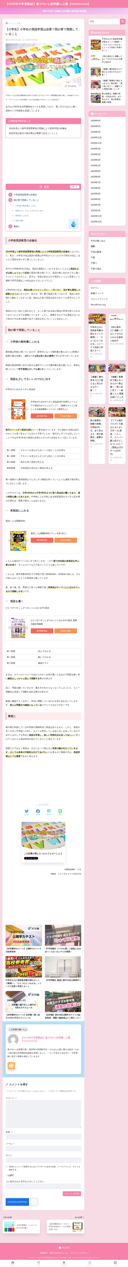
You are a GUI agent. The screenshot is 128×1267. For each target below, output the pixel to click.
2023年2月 (96, 210)
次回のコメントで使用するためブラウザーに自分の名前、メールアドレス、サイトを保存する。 (44, 1168)
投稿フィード (97, 293)
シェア (38, 1265)
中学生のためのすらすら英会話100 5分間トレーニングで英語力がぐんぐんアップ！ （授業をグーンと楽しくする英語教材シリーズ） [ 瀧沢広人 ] (54, 405)
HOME (65, 1247)
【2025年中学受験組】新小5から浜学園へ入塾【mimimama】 (48, 4)
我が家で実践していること (26, 200)
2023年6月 (96, 188)
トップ (115, 1265)
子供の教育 (96, 252)
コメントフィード (99, 299)
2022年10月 (96, 222)
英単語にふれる (21, 216)
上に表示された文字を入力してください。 (26, 1181)
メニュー (89, 1265)
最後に (17, 226)
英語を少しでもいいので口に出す (29, 211)
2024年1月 (96, 165)
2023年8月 (96, 177)
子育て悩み (96, 269)
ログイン (95, 288)
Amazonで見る (66, 416)
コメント (11, 1098)
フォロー (64, 1265)
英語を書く (20, 221)
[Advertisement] (43, 161)
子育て (94, 263)
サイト (9, 1155)
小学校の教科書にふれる (25, 206)
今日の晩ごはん (98, 241)
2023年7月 (96, 182)
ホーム (13, 1265)
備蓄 (93, 246)
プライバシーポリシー (79, 1253)
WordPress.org (98, 305)
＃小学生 (64, 874)
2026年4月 (96, 132)
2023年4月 (96, 199)
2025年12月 (96, 137)
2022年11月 (96, 216)
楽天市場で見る (42, 416)
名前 (9, 1132)
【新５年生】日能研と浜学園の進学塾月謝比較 (64, 11)
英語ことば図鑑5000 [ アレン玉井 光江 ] (48, 533)
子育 (79, 869)
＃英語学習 (76, 874)
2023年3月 (96, 205)
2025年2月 (96, 154)
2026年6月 (96, 120)
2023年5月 (96, 193)
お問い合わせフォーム (58, 1253)
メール (10, 1144)
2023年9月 (96, 171)
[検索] (123, 21)
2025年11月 (96, 143)
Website (11, 1070)
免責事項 (43, 1253)
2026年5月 (96, 126)
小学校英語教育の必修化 (25, 195)
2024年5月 (96, 160)
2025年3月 (96, 149)
